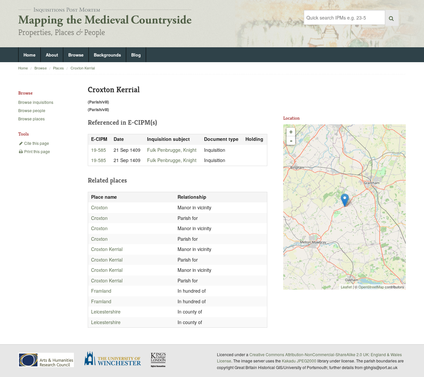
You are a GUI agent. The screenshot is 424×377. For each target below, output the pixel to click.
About (52, 55)
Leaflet (346, 286)
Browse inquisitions (35, 102)
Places (58, 67)
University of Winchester (115, 359)
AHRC (46, 360)
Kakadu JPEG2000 (299, 360)
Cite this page (36, 143)
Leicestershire (106, 311)
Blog (136, 55)
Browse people (31, 110)
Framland (101, 290)
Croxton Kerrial (83, 67)
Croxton (99, 207)
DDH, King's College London (159, 359)
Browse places (31, 118)
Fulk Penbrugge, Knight (171, 150)
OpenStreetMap (371, 286)
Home (29, 55)
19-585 (98, 150)
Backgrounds (107, 55)
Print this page (36, 151)
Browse (75, 55)
